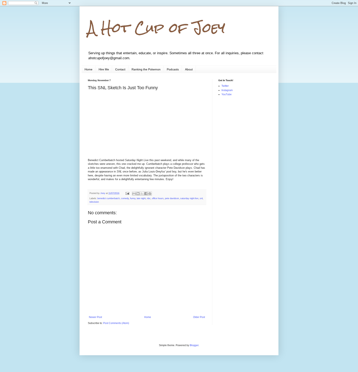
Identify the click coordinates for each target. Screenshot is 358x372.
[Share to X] (142, 193)
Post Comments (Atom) (116, 323)
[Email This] (134, 193)
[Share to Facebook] (146, 193)
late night (141, 198)
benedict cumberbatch (108, 198)
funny (132, 198)
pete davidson (172, 198)
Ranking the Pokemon (146, 69)
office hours (158, 198)
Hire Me (104, 69)
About (189, 69)
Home (88, 69)
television (94, 202)
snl (201, 198)
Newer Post (95, 317)
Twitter (225, 85)
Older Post (199, 317)
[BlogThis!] (138, 193)
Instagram (227, 90)
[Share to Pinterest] (150, 193)
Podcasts (173, 69)
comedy (125, 198)
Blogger (194, 345)
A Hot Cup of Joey (156, 27)
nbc (149, 198)
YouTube (226, 94)
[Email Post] (127, 193)
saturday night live (189, 198)
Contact (120, 69)
